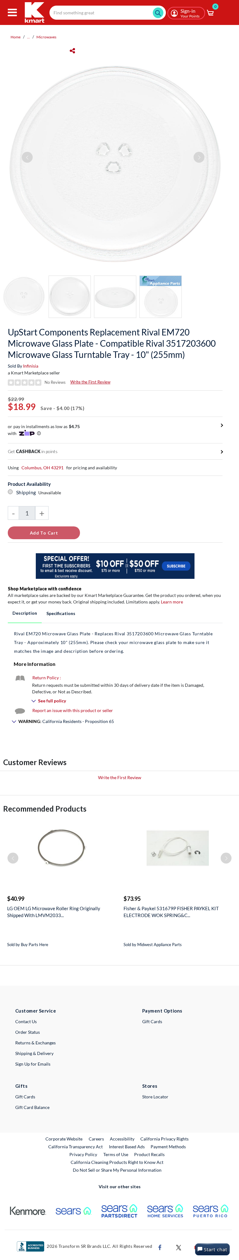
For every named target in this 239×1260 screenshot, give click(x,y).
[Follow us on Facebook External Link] (160, 1246)
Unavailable (50, 492)
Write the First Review (90, 381)
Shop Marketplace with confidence (45, 588)
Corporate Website (64, 1138)
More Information (34, 664)
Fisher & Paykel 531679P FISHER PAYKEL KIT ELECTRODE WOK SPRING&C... (171, 912)
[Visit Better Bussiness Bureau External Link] (30, 1245)
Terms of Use (115, 1154)
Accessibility (122, 1138)
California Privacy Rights (164, 1138)
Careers (97, 1138)
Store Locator (155, 1096)
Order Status (27, 1032)
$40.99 (15, 898)
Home (16, 37)
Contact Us (26, 1021)
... (28, 37)
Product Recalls (149, 1154)
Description (24, 613)
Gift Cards (152, 1021)
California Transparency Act (75, 1146)
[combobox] (107, 13)
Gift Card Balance (32, 1107)
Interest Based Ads (127, 1146)
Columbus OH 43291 (42, 467)
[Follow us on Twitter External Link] (178, 1246)
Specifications (60, 613)
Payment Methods (168, 1146)
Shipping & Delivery (34, 1053)
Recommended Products (45, 808)
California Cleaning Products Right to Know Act (117, 1162)
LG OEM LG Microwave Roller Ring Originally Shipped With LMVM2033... (53, 912)
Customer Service (35, 1010)
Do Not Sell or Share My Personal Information (117, 1170)
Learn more (172, 601)
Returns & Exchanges (35, 1042)
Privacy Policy (83, 1154)
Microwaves (46, 37)
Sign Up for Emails (32, 1064)
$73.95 (132, 898)
